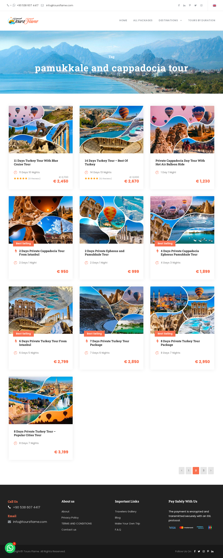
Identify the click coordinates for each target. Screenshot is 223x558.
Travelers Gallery (125, 511)
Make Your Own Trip (127, 523)
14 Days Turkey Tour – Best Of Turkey (106, 162)
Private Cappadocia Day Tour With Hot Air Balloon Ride (180, 162)
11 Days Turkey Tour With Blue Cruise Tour (36, 162)
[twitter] (195, 5)
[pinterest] (190, 5)
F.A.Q (118, 529)
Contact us (68, 529)
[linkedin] (184, 5)
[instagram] (201, 5)
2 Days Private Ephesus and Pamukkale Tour (104, 252)
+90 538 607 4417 (28, 5)
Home (123, 20)
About (65, 511)
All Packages (142, 20)
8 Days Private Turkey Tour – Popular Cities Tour (35, 433)
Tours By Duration (201, 20)
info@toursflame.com (59, 5)
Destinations (168, 20)
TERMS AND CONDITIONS (76, 523)
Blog (118, 517)
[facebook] (179, 5)
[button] (10, 548)
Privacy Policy (70, 517)
